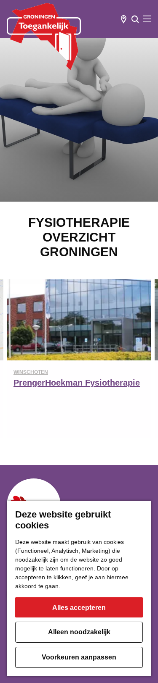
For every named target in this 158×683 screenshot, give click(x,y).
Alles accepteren (79, 607)
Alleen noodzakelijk (79, 632)
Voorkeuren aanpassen (79, 657)
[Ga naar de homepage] (44, 36)
